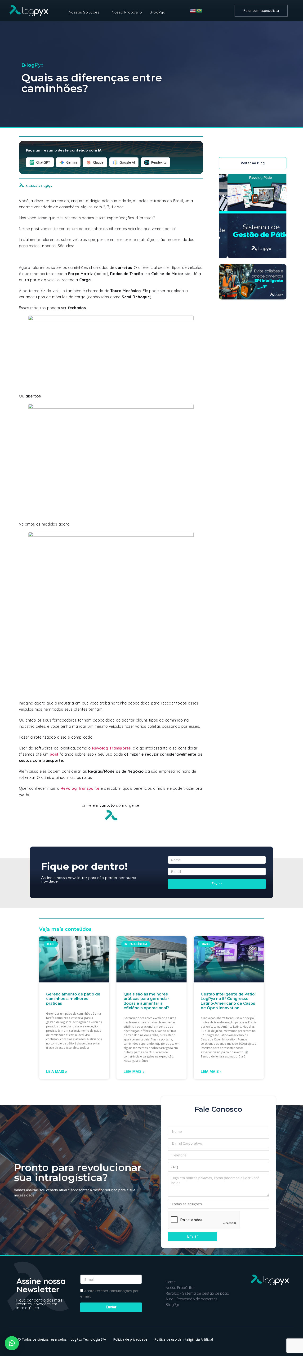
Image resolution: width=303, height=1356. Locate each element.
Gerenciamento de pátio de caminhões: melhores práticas (73, 998)
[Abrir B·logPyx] (167, 12)
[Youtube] (264, 1308)
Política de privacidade (130, 1339)
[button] (12, 1343)
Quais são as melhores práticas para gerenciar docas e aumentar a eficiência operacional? (146, 1001)
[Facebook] (285, 1308)
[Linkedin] (254, 1308)
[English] (193, 10)
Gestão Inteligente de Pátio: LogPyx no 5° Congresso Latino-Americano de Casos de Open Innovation (228, 1001)
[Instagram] (274, 1308)
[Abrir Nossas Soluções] (102, 12)
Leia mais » (56, 1071)
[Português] (199, 10)
